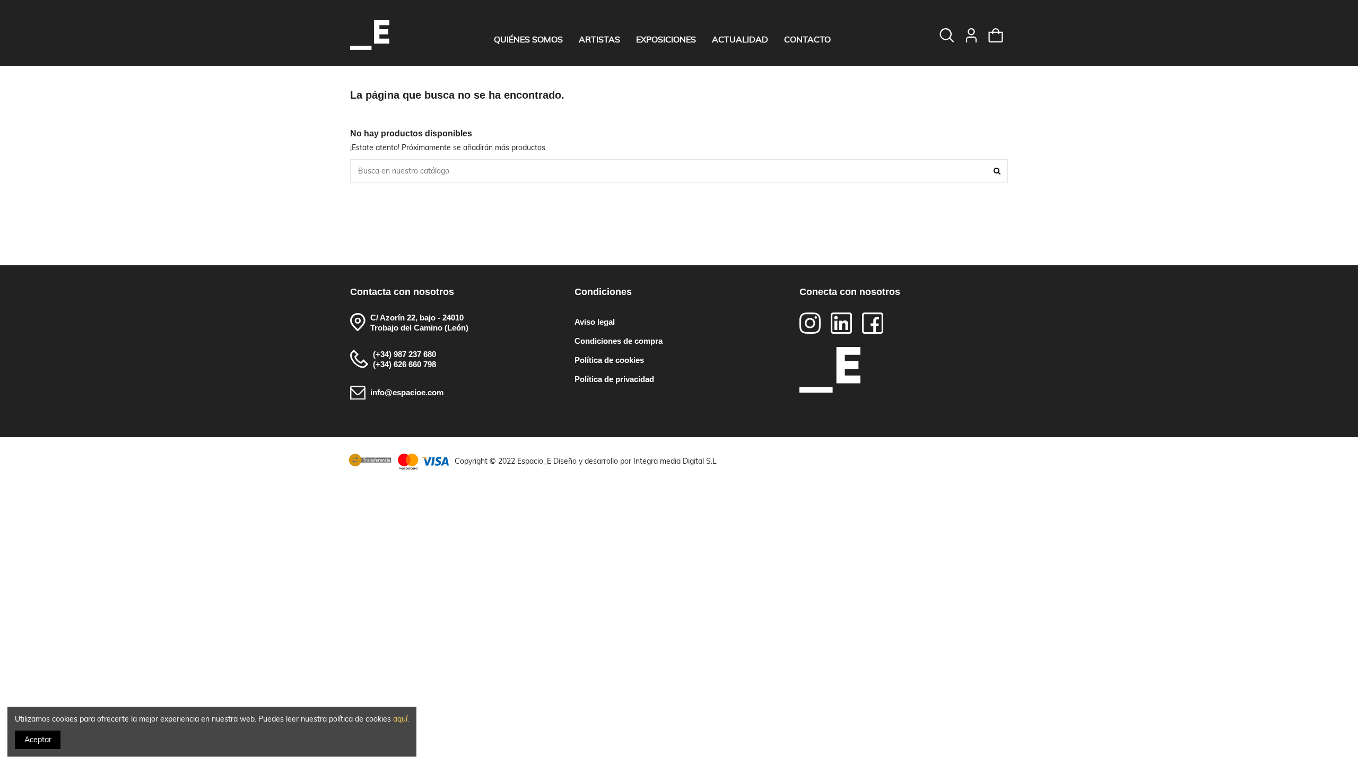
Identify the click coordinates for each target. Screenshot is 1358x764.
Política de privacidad (614, 379)
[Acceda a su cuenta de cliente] (971, 35)
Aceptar (37, 739)
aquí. (401, 719)
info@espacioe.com (406, 392)
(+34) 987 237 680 (404, 354)
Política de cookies (609, 359)
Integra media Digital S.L (675, 461)
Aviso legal (594, 321)
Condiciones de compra (618, 340)
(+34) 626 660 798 (404, 364)
